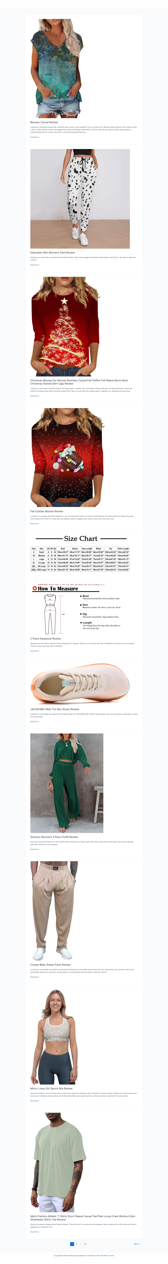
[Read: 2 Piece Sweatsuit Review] (80, 585)
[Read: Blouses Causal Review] (57, 68)
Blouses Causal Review (44, 122)
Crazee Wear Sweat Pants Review (50, 964)
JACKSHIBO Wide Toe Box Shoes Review (54, 709)
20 (85, 1244)
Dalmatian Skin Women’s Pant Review (52, 252)
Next (137, 1244)
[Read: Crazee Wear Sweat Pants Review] (54, 911)
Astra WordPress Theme (105, 1256)
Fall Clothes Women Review (46, 511)
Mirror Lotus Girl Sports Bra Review (51, 1088)
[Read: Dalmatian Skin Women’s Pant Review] (80, 199)
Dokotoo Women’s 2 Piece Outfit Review (54, 836)
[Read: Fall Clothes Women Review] (67, 458)
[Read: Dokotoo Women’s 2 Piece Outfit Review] (66, 783)
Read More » (35, 137)
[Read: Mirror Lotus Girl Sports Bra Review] (54, 1037)
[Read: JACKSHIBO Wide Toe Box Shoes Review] (80, 684)
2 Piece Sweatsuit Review (45, 638)
